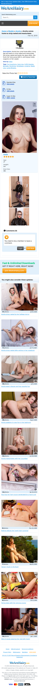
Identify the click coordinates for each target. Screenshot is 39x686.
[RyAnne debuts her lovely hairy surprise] (19, 513)
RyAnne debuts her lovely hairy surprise (14, 531)
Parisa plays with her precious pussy (13, 603)
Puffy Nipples (29, 64)
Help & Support (15, 649)
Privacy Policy (7, 652)
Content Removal (19, 681)
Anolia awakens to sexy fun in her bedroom (16, 422)
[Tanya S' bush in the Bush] (19, 549)
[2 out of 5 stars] (20, 73)
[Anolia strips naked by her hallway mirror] (19, 296)
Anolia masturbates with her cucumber (14, 458)
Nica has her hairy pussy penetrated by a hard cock (18, 495)
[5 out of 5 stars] (27, 73)
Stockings (12, 66)
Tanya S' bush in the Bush (10, 567)
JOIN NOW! (33, 23)
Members (25, 652)
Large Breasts (11, 68)
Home (4, 31)
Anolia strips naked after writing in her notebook (18, 350)
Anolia (18, 31)
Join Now (30, 248)
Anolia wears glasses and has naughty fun (15, 386)
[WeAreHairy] (19, 663)
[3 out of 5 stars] (23, 73)
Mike (10, 62)
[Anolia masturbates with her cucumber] (19, 441)
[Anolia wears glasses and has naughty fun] (19, 369)
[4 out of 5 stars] (25, 73)
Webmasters (16, 652)
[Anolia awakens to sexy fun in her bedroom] (19, 405)
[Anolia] (19, 127)
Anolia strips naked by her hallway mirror (15, 314)
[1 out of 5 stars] (18, 73)
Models (11, 31)
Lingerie (27, 66)
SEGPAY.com (8, 679)
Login (20, 248)
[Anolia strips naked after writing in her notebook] (19, 333)
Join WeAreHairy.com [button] (14, 270)
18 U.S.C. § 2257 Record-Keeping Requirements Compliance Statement (19, 656)
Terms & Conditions (27, 649)
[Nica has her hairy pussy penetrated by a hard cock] (19, 477)
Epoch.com (12, 676)
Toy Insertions (12, 64)
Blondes (5, 66)
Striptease (20, 66)
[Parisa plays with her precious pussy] (19, 585)
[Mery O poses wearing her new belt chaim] (19, 621)
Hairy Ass (20, 64)
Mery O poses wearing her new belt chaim (15, 639)
